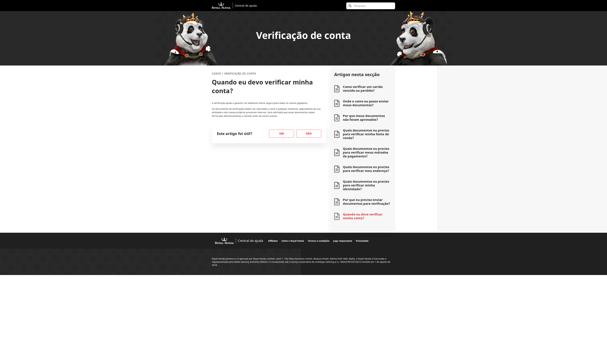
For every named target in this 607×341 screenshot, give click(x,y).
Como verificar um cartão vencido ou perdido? (363, 89)
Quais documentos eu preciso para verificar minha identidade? (366, 185)
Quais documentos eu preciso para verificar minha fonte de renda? (366, 134)
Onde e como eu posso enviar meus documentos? (366, 103)
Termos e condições (318, 240)
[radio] (281, 134)
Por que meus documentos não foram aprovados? (364, 118)
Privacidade (362, 240)
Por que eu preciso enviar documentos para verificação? (366, 202)
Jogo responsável (342, 240)
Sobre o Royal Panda (293, 240)
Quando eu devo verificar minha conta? (362, 216)
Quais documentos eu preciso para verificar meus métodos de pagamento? (366, 152)
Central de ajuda (246, 5)
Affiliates (273, 240)
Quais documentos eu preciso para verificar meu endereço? (366, 169)
